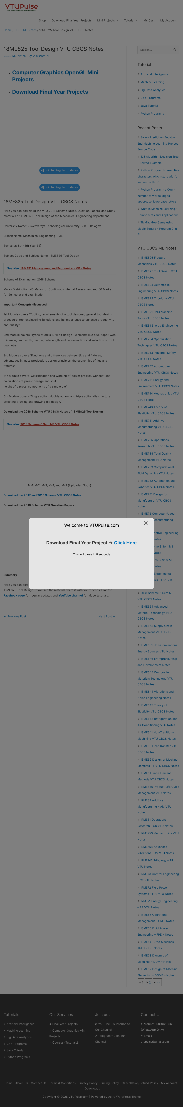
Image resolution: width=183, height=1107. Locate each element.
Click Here (125, 542)
